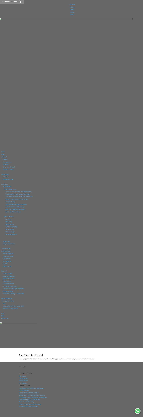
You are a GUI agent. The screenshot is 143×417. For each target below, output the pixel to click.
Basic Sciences (9, 217)
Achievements (6, 248)
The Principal (23, 378)
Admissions (5, 174)
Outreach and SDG (7, 301)
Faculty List (6, 241)
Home (3, 152)
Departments (7, 187)
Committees (7, 259)
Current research (8, 284)
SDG (4, 303)
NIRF (2, 313)
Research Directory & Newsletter (13, 294)
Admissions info (8, 179)
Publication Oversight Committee (13, 289)
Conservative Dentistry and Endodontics (18, 192)
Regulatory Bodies (8, 276)
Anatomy (8, 219)
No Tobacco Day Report (10, 308)
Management (7, 162)
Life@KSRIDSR (6, 251)
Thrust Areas (7, 281)
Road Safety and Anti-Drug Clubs (13, 306)
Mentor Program (8, 254)
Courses (5, 177)
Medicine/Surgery (11, 234)
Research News (8, 291)
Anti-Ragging (7, 261)
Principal (5, 164)
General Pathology (11, 227)
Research (4, 271)
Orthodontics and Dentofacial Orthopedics (19, 197)
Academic (4, 184)
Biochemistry (9, 224)
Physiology (8, 222)
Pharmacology (10, 232)
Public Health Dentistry (12, 212)
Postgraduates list (8, 244)
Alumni (5, 264)
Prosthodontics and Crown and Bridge (17, 194)
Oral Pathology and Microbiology (16, 204)
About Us (4, 157)
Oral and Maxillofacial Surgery (15, 209)
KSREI (3, 154)
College (5, 159)
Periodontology (10, 202)
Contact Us (4, 318)
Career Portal (7, 266)
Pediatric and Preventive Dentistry (16, 199)
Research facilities (9, 278)
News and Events (7, 298)
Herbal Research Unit (10, 286)
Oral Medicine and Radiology (14, 207)
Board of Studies (8, 169)
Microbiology (9, 229)
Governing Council (9, 167)
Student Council (8, 256)
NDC (2, 316)
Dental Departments (10, 189)
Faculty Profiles (7, 273)
